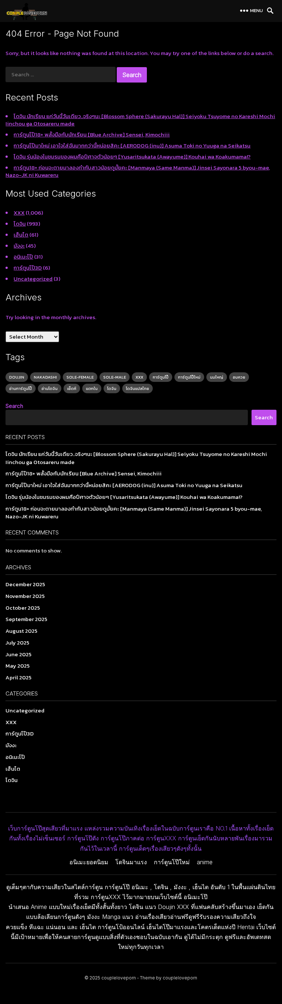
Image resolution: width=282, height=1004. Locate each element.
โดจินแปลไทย (137, 388)
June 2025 (19, 654)
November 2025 (25, 596)
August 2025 (21, 631)
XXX (19, 212)
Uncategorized (33, 278)
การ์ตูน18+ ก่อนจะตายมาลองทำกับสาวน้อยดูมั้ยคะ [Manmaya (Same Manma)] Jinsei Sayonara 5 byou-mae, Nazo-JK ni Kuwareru (138, 171)
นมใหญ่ (216, 377)
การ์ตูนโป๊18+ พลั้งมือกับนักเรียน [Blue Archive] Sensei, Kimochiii (92, 134)
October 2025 (23, 607)
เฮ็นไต (21, 234)
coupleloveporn (118, 978)
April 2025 (19, 677)
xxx (139, 377)
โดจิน (20, 223)
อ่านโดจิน (49, 388)
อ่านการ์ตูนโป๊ (20, 388)
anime (205, 862)
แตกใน (92, 388)
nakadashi (45, 377)
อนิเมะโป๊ (23, 256)
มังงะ (19, 245)
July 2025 (17, 642)
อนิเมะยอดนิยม (88, 862)
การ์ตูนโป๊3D (28, 267)
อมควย (239, 377)
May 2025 (18, 665)
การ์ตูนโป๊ (161, 377)
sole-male (114, 377)
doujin (16, 377)
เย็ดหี (71, 388)
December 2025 (25, 584)
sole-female (80, 377)
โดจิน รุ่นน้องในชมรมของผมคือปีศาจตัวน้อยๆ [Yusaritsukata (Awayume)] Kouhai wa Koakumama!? (132, 156)
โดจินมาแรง (131, 862)
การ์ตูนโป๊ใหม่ (189, 377)
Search (14, 405)
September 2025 (26, 619)
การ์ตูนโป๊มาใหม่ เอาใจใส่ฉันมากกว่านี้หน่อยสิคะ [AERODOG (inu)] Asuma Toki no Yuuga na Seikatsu (132, 145)
